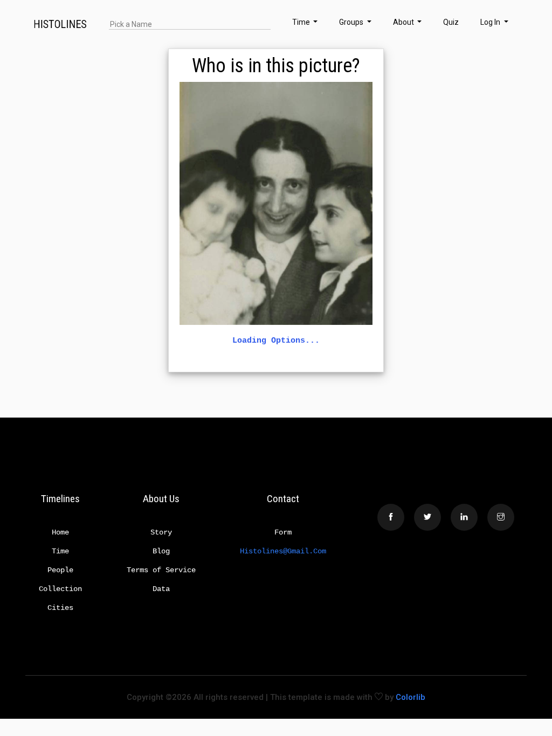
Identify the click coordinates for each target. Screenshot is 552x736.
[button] (520, 24)
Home (60, 532)
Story (161, 532)
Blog (161, 551)
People (60, 570)
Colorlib (410, 697)
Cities (60, 607)
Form (283, 532)
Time (60, 551)
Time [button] (302, 22)
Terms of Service (161, 570)
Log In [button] (491, 22)
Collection (60, 589)
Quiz (451, 22)
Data (161, 589)
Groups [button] (352, 22)
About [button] (404, 22)
